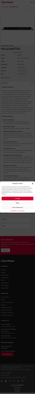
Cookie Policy (13, 210)
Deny (17, 203)
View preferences (17, 207)
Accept (17, 198)
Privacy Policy (21, 210)
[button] (32, 183)
